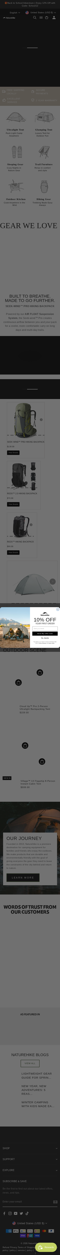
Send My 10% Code (45, 633)
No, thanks (45, 638)
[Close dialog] (57, 609)
